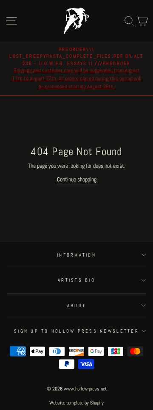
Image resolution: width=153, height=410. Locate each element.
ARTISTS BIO (76, 280)
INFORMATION (76, 255)
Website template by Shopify (76, 402)
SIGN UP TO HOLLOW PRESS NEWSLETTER (76, 331)
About (76, 305)
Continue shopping (76, 179)
